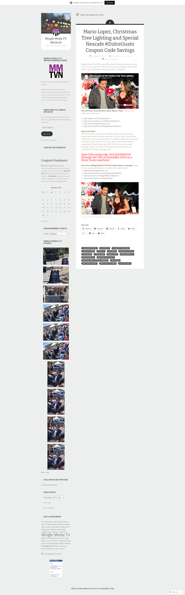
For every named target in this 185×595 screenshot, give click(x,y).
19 (56, 208)
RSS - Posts (47, 503)
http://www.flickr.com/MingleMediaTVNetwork (101, 176)
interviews (87, 254)
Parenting (52, 574)
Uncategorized (47, 546)
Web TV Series (60, 549)
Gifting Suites (45, 529)
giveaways (112, 251)
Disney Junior (56, 527)
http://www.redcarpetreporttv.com (97, 123)
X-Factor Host (125, 263)
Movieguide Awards (53, 538)
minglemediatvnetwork (121, 56)
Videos (56, 546)
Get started (109, 2)
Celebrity (61, 524)
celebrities (105, 248)
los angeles (99, 254)
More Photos (45, 472)
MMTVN (43, 538)
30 (43, 215)
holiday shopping (127, 251)
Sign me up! (47, 134)
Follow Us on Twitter (56, 480)
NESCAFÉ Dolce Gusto (106, 257)
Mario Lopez (113, 254)
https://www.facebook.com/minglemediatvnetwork (103, 173)
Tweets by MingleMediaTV (49, 485)
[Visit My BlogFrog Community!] (51, 554)
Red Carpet (116, 260)
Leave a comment (111, 59)
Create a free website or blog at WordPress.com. (92, 589)
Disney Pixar (65, 527)
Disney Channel (46, 527)
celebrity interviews (121, 248)
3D (42, 522)
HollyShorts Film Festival (57, 529)
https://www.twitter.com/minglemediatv (98, 178)
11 (51, 204)
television (67, 543)
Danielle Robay (88, 251)
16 (43, 208)
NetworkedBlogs (54, 560)
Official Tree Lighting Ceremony (95, 260)
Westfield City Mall (108, 263)
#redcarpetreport (90, 248)
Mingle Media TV (55, 534)
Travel (57, 574)
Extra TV (101, 251)
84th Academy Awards (61, 522)
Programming (63, 541)
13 (60, 204)
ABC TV (43, 524)
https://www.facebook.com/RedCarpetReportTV (102, 121)
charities (67, 524)
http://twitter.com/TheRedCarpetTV (97, 118)
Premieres (54, 541)
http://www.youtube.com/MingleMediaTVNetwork (102, 126)
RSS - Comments (49, 508)
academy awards (52, 524)
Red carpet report (57, 543)
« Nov (43, 221)
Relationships (53, 576)
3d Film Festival (48, 522)
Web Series (50, 549)
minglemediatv (88, 257)
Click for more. (62, 181)
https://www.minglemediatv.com (96, 170)
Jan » (47, 221)
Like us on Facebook (55, 148)
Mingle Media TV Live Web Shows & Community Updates (55, 567)
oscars (48, 541)
